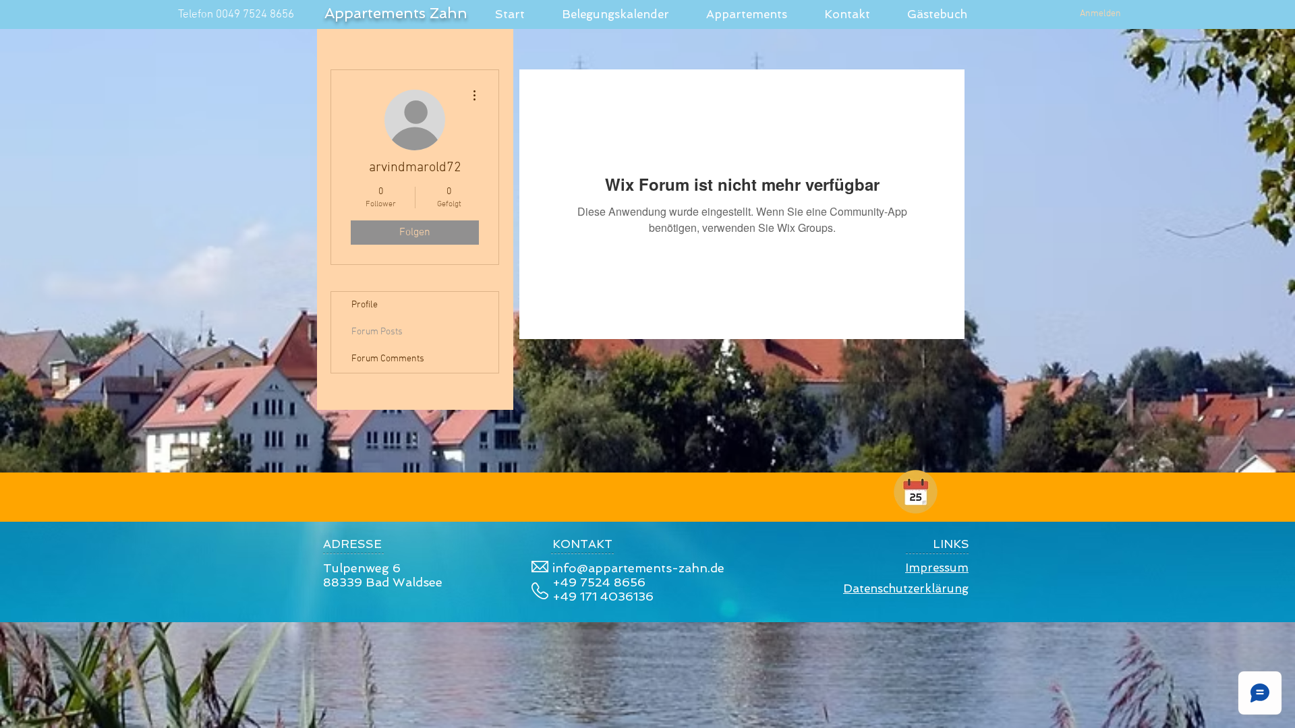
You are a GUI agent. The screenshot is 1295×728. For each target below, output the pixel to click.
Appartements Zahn (395, 13)
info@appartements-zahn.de (638, 568)
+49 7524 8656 (598, 582)
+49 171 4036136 (603, 596)
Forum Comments (387, 359)
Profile (364, 305)
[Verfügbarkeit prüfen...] (915, 491)
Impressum (937, 567)
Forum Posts (377, 332)
